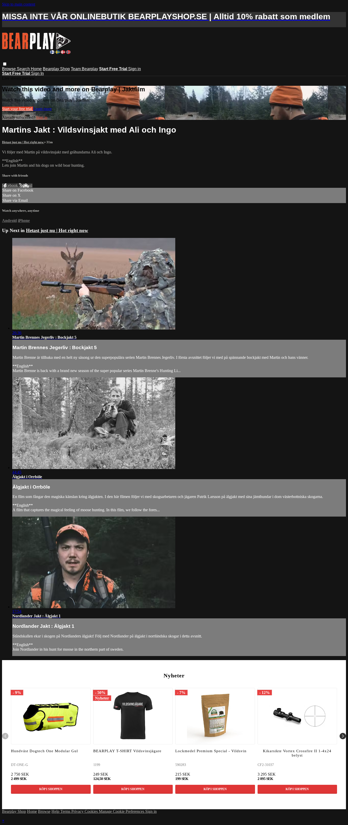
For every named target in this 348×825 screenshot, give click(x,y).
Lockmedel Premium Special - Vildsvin (211, 751)
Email (27, 185)
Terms (65, 811)
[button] (4, 64)
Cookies (92, 811)
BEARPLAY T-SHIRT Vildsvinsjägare (127, 751)
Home (36, 69)
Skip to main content (18, 4)
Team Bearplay (84, 69)
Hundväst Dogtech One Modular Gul (44, 751)
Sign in (134, 69)
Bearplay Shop (56, 69)
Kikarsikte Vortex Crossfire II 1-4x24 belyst (297, 753)
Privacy (78, 811)
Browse (9, 69)
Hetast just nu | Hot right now (23, 142)
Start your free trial (17, 109)
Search (24, 69)
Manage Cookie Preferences (122, 811)
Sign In (37, 73)
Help (55, 811)
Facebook (10, 185)
